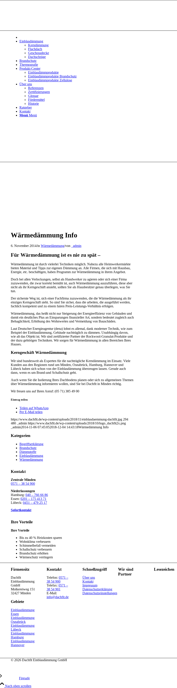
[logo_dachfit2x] (43, 21)
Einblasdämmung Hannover (23, 643)
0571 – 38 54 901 (57, 587)
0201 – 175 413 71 (33, 499)
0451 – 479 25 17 (35, 502)
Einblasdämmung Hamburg (23, 635)
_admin (76, 246)
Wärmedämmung (52, 246)
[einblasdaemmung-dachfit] (62, 224)
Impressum (89, 585)
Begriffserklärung (31, 444)
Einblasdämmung (31, 456)
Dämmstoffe (27, 452)
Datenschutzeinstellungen (99, 593)
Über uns (88, 577)
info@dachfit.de (58, 597)
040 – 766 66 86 (36, 495)
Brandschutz (27, 448)
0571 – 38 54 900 (23, 483)
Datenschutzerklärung (97, 589)
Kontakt (87, 581)
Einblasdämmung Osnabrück (23, 620)
